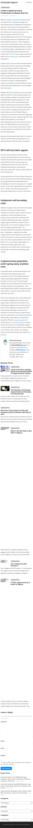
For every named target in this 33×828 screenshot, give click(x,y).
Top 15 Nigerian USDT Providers (19, 565)
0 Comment (13, 15)
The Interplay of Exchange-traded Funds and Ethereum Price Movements (21, 392)
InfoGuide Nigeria (9, 2)
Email (3, 748)
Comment (4, 721)
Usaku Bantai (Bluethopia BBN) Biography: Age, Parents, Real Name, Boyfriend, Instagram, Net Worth (16, 786)
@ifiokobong (20, 350)
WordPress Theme (20, 824)
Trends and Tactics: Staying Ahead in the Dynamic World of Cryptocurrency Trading (21, 371)
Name (3, 741)
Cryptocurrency (5, 7)
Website (3, 755)
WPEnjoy (28, 824)
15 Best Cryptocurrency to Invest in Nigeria (20, 583)
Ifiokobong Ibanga (15, 340)
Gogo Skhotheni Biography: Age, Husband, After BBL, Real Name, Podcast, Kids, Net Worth (16, 792)
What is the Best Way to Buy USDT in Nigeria (21, 432)
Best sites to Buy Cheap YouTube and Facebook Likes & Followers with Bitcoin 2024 (16, 412)
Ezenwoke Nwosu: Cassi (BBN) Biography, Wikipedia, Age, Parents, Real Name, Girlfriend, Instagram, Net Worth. (16, 779)
